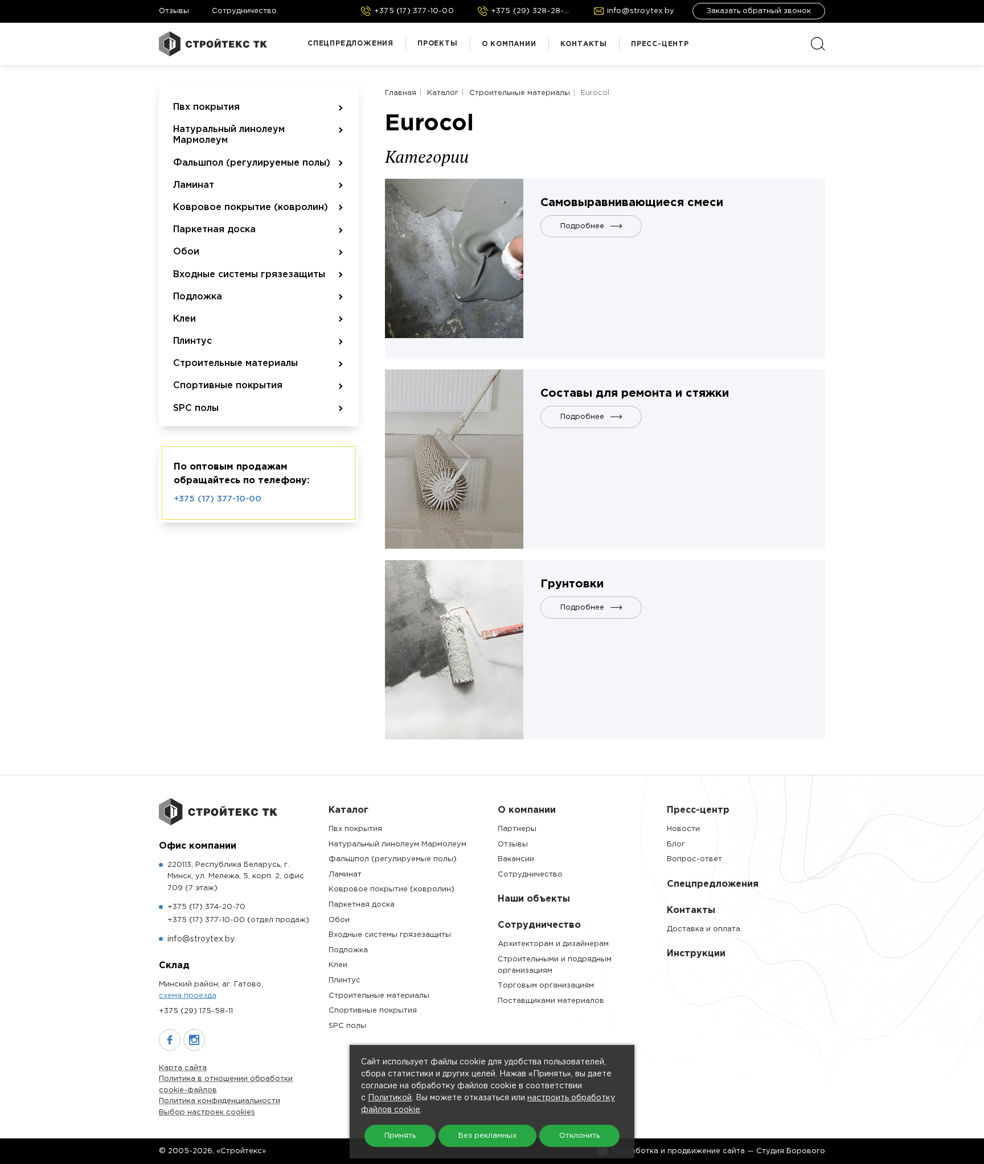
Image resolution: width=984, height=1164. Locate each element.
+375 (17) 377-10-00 (217, 499)
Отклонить (579, 1136)
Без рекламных (487, 1136)
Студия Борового (790, 1151)
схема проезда (187, 996)
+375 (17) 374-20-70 (206, 907)
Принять (400, 1136)
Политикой (390, 1098)
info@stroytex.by (201, 939)
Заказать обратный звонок (759, 11)
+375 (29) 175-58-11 (196, 1011)
